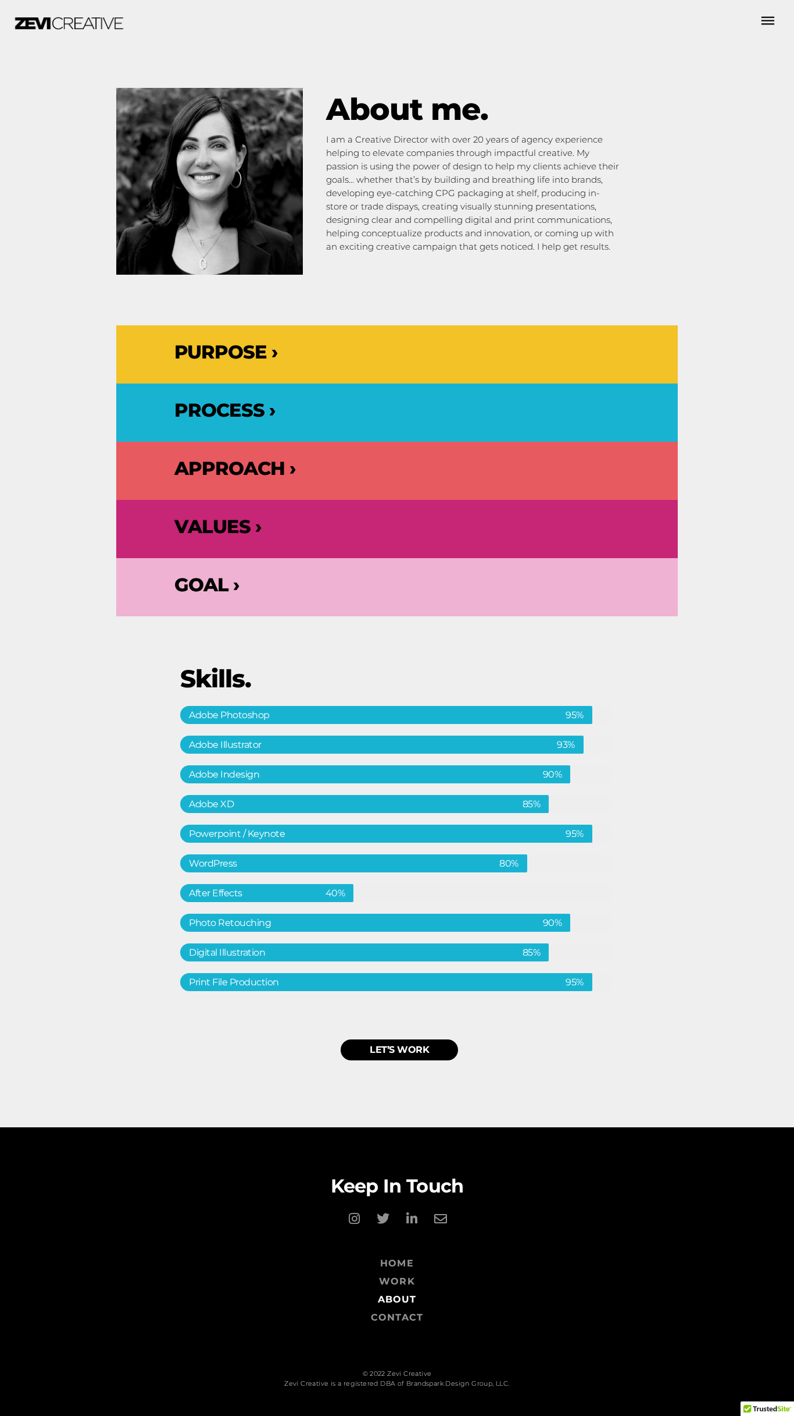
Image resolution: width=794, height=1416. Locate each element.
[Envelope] (440, 1218)
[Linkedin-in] (411, 1218)
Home (396, 1263)
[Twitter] (382, 1218)
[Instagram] (354, 1218)
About (397, 1299)
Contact (397, 1317)
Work (396, 1281)
